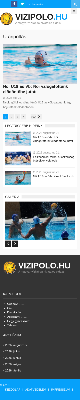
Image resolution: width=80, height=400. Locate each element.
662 (33, 116)
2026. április (13, 370)
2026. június (13, 357)
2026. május (13, 364)
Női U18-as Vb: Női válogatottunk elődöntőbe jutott (53, 138)
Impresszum (60, 389)
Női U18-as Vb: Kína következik (53, 176)
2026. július (12, 351)
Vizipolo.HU (44, 265)
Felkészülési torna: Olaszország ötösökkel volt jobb (53, 158)
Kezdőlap (12, 389)
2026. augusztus (16, 345)
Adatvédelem (35, 389)
